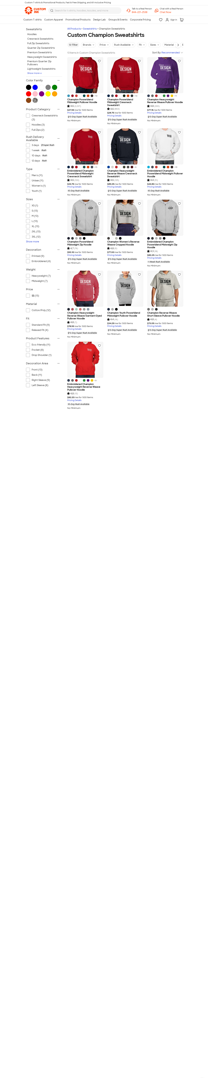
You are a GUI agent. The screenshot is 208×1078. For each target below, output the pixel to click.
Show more (33, 73)
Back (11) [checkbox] (37, 374)
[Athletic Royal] (108, 167)
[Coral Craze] (80, 309)
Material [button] (169, 44)
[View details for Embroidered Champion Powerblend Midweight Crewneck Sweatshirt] (85, 146)
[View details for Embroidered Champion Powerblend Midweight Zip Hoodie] (165, 218)
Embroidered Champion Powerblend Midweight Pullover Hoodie (165, 173)
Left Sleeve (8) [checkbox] (40, 385)
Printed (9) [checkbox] (38, 256)
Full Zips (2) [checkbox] (38, 129)
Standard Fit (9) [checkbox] (41, 324)
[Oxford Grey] (116, 238)
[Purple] (168, 95)
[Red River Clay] (76, 95)
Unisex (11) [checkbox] (37, 180)
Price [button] (103, 44)
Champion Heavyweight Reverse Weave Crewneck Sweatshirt (122, 173)
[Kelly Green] (164, 95)
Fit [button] (140, 44)
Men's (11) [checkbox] (37, 175)
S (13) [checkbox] (35, 210)
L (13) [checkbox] (35, 221)
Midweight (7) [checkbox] (40, 281)
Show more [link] (32, 241)
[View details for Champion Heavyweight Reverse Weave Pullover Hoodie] (165, 75)
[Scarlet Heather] (72, 95)
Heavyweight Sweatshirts (42, 57)
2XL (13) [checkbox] (36, 231)
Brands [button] (87, 44)
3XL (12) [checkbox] (36, 236)
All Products (74, 28)
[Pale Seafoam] (76, 309)
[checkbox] (46, 145)
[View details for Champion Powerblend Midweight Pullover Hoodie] (85, 75)
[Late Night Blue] (108, 95)
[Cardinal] (132, 167)
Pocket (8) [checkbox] (38, 349)
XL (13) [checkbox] (35, 226)
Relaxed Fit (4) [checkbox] (40, 330)
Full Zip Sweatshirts (38, 43)
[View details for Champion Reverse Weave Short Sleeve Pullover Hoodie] (165, 289)
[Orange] (88, 95)
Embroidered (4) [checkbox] (41, 261)
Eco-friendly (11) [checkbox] (41, 344)
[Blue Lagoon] (68, 95)
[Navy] (148, 95)
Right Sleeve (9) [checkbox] (41, 380)
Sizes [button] (153, 44)
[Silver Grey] (76, 238)
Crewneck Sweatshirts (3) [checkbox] (45, 117)
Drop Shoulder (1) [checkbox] (42, 355)
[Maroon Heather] (72, 167)
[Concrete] (84, 309)
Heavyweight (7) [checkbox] (41, 275)
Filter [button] (75, 44)
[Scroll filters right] (178, 45)
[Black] (84, 238)
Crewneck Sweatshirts (40, 38)
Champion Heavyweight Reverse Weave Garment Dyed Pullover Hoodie (84, 316)
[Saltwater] (88, 309)
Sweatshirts (90, 28)
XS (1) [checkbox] (35, 205)
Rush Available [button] (122, 44)
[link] (35, 10)
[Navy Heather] (112, 95)
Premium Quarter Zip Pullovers (39, 63)
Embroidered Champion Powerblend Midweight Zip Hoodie (162, 244)
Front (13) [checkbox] (37, 369)
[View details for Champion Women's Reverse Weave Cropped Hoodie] (125, 218)
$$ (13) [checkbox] (35, 295)
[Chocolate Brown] (92, 95)
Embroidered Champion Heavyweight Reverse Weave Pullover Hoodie (83, 387)
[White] (80, 95)
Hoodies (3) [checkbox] (38, 124)
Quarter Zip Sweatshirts (41, 47)
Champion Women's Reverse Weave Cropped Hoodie (123, 243)
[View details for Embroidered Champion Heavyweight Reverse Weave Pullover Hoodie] (85, 360)
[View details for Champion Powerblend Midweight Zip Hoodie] (85, 218)
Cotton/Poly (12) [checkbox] (41, 310)
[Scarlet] (116, 95)
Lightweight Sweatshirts (41, 68)
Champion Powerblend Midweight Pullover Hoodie (82, 101)
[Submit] (52, 10)
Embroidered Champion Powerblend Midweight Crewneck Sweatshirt (80, 173)
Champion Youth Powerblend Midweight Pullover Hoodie (123, 314)
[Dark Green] (124, 95)
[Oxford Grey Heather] (112, 167)
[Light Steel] (80, 238)
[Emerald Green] (84, 95)
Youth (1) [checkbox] (37, 190)
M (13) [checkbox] (35, 215)
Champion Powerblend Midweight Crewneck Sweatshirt (120, 102)
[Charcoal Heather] (132, 95)
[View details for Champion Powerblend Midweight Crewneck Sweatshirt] (125, 75)
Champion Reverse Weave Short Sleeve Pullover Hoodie (163, 314)
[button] (171, 12)
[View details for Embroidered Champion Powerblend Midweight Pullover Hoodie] (165, 146)
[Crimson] (72, 309)
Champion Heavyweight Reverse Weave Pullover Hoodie (165, 101)
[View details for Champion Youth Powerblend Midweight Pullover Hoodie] (125, 289)
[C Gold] (172, 95)
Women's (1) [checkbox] (39, 185)
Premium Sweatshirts (39, 52)
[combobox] (84, 10)
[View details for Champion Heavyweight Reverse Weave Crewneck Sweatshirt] (125, 146)
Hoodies (32, 34)
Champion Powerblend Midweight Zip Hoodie (80, 243)
